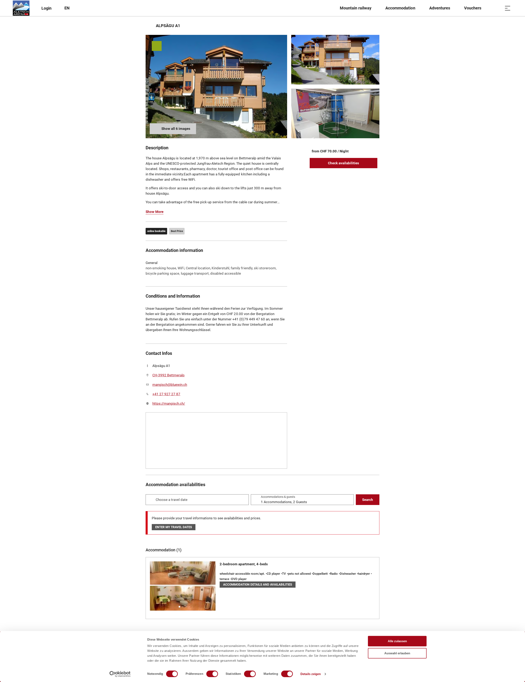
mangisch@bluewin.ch (169, 385)
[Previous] (149, 26)
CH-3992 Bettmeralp (168, 375)
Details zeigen (310, 674)
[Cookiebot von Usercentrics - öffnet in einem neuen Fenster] (120, 674)
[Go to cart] (497, 8)
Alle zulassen (397, 641)
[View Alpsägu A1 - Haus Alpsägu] (216, 86)
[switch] (212, 674)
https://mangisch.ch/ (168, 403)
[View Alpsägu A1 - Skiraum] (335, 113)
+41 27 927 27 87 (166, 394)
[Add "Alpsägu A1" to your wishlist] (375, 26)
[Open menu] (507, 8)
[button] (179, 607)
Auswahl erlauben (397, 653)
